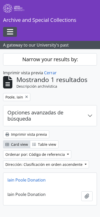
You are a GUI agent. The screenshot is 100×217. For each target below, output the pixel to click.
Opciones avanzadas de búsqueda (35, 115)
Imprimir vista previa (28, 134)
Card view (19, 144)
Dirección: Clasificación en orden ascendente (44, 164)
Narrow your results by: (50, 59)
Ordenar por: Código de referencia (35, 154)
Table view (46, 144)
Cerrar (50, 73)
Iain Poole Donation (26, 180)
